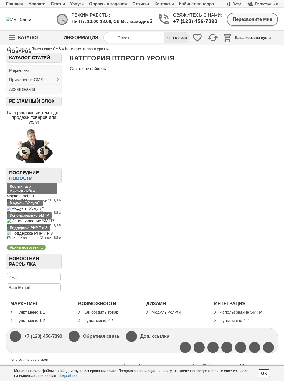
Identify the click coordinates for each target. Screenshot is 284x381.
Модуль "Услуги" (25, 203)
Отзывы (140, 3)
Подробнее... (69, 376)
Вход (236, 4)
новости (20, 178)
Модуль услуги (166, 312)
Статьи (58, 3)
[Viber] (226, 347)
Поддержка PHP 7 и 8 (28, 228)
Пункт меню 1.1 (30, 312)
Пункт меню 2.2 (98, 320)
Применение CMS (26, 79)
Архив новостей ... (26, 247)
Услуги (77, 3)
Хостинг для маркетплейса (22, 188)
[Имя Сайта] (28, 19)
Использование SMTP (29, 215)
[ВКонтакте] (213, 347)
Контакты (164, 3)
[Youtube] (199, 347)
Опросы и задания (108, 3)
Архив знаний (22, 89)
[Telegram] (268, 347)
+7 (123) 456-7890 (195, 21)
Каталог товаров (24, 40)
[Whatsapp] (240, 347)
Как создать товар (100, 312)
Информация (81, 37)
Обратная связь (101, 336)
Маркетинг (19, 70)
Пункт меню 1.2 (30, 320)
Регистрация (266, 4)
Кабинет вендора (196, 3)
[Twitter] (185, 347)
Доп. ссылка (154, 336)
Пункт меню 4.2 (234, 320)
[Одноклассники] (254, 347)
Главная (14, 3)
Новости (36, 3)
